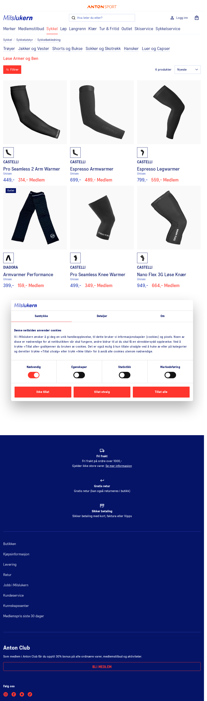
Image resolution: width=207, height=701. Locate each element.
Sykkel (52, 29)
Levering (9, 564)
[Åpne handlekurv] (197, 18)
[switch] (79, 375)
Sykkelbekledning (48, 39)
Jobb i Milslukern (15, 585)
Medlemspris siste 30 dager (23, 616)
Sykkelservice (168, 29)
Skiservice (144, 29)
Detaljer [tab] (102, 316)
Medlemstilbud (31, 29)
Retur (7, 575)
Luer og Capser (156, 49)
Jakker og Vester (33, 49)
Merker (9, 29)
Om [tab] (163, 316)
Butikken (9, 544)
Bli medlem (102, 667)
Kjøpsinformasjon (16, 554)
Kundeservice (13, 595)
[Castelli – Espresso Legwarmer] (169, 131)
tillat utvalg (102, 391)
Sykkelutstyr (24, 39)
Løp (63, 29)
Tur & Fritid (109, 29)
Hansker (131, 49)
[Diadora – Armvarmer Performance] (35, 237)
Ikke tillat (42, 391)
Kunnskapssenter (16, 606)
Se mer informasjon (119, 466)
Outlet (126, 29)
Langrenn (77, 29)
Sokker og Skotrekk (103, 49)
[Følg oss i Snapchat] (21, 694)
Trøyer (9, 49)
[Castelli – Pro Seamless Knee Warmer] (102, 237)
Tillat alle (161, 391)
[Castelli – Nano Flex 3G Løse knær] (169, 237)
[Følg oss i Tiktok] (29, 694)
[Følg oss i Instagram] (5, 694)
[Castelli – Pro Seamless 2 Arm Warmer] (35, 131)
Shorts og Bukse (67, 49)
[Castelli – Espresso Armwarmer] (102, 131)
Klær (92, 29)
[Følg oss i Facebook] (13, 694)
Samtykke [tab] (41, 316)
